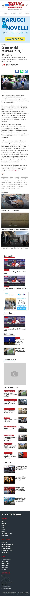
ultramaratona (4, 177)
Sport (20, 13)
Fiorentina (3, 525)
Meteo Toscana (4, 567)
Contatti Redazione (5, 578)
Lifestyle (3, 531)
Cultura (3, 529)
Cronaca (6, 13)
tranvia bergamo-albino (6, 182)
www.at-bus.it (15, 171)
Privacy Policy (4, 584)
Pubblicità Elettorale (5, 586)
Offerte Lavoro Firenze (6, 559)
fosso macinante (17, 179)
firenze (11, 177)
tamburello (9, 179)
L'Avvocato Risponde (5, 546)
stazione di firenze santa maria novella (17, 180)
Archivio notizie (4, 535)
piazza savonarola (11, 186)
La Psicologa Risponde (6, 548)
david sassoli (12, 188)
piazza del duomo (18, 182)
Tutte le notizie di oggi (6, 533)
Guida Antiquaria (5, 552)
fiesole (18, 188)
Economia (14, 13)
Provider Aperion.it (5, 580)
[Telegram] (26, 71)
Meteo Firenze (4, 565)
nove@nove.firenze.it (6, 588)
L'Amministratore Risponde (7, 544)
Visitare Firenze (4, 561)
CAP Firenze (3, 569)
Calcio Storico (4, 542)
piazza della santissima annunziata (14, 184)
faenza (17, 177)
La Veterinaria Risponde (6, 550)
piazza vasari (4, 188)
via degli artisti (20, 186)
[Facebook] (17, 71)
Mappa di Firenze (5, 563)
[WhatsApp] (21, 71)
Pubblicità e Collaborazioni (7, 582)
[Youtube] (23, 5)
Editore (3, 576)
